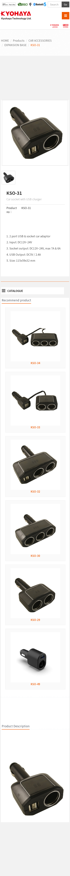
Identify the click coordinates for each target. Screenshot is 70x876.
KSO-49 (35, 684)
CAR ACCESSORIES (40, 40)
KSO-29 (35, 620)
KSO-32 (35, 491)
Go (65, 4)
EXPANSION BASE (15, 45)
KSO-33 (35, 427)
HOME (5, 40)
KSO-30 (35, 556)
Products (18, 40)
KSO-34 (35, 363)
